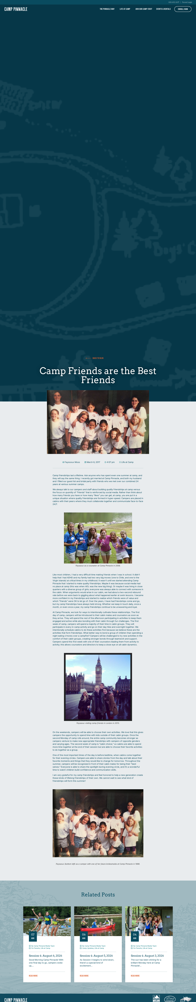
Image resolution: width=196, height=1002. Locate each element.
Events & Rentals (163, 9)
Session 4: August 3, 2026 (147, 955)
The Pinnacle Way (107, 9)
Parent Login (187, 2)
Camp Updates (88, 948)
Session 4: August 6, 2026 (45, 955)
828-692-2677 (174, 2)
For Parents (35, 948)
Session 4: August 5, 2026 (96, 955)
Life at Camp (125, 9)
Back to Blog (98, 358)
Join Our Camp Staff (143, 9)
